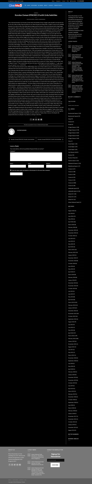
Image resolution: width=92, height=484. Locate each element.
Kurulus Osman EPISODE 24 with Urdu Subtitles (22, 139)
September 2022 (72, 319)
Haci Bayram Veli (72, 152)
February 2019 (71, 394)
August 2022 (71, 321)
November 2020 (72, 358)
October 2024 (71, 263)
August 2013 (71, 430)
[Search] (25, 5)
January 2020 (71, 374)
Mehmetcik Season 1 (73, 163)
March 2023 (71, 302)
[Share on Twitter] (33, 119)
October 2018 (71, 399)
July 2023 (70, 291)
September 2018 (72, 402)
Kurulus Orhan (71, 157)
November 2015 (72, 419)
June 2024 (70, 266)
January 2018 (71, 413)
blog (69, 119)
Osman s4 (70, 177)
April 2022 (70, 333)
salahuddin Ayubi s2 (73, 191)
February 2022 (71, 338)
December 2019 (72, 377)
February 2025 (71, 252)
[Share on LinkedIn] (41, 119)
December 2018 (72, 396)
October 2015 (71, 422)
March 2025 (71, 249)
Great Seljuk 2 (71, 146)
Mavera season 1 (72, 160)
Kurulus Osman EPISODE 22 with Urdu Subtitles (50, 139)
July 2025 (70, 238)
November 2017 (72, 416)
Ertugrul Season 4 (72, 135)
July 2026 (70, 213)
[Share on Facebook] (31, 119)
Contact (63, 1)
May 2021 (70, 352)
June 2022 (70, 327)
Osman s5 (70, 180)
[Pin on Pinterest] (39, 119)
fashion (72, 105)
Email (29, 163)
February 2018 (71, 410)
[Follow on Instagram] (78, 1)
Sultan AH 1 (71, 194)
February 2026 (71, 227)
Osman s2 (70, 171)
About (53, 1)
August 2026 (71, 210)
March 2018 (71, 408)
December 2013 (72, 427)
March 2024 (71, 274)
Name (11, 163)
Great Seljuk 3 (71, 149)
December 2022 (72, 310)
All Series (40, 5)
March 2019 (71, 391)
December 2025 (72, 230)
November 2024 (72, 260)
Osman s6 (70, 182)
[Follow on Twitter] (80, 1)
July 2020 (70, 363)
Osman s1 (36, 12)
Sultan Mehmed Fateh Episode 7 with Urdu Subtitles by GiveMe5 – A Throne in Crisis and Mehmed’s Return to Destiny (77, 89)
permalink (46, 124)
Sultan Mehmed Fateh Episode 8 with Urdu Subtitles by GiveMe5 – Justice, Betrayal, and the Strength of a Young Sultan (77, 79)
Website (48, 163)
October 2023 (71, 288)
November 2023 (72, 285)
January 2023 (71, 308)
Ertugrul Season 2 (72, 130)
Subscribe (55, 465)
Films (69, 141)
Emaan (70, 124)
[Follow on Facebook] (77, 1)
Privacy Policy (58, 5)
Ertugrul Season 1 (72, 127)
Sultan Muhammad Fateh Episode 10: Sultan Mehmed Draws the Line (77, 57)
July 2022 (70, 324)
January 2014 (71, 424)
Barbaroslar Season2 (73, 116)
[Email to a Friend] (36, 119)
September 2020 (72, 360)
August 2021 (71, 346)
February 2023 (71, 305)
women (77, 105)
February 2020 (71, 371)
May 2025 (70, 244)
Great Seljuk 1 (71, 144)
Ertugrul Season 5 (72, 138)
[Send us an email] (81, 1)
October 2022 (71, 316)
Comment (12, 151)
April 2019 (70, 388)
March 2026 (71, 224)
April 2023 (70, 299)
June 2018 (70, 405)
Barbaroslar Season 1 (73, 113)
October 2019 (71, 383)
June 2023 (70, 294)
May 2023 (70, 296)
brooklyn (69, 105)
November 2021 (72, 344)
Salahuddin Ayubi (72, 188)
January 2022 (71, 341)
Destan (70, 121)
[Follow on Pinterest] (20, 465)
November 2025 (72, 233)
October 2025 (71, 235)
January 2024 (71, 280)
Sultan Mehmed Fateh (73, 202)
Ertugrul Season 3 (72, 132)
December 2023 (72, 283)
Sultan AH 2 (71, 196)
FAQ (68, 1)
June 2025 (70, 241)
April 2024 (70, 271)
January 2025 (71, 255)
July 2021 (70, 349)
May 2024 (70, 269)
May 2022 (70, 330)
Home (28, 5)
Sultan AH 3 (71, 199)
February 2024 (71, 277)
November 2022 (72, 313)
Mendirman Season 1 (73, 166)
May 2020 (70, 366)
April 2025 (70, 246)
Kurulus (70, 155)
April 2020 (70, 369)
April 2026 (70, 221)
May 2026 (70, 219)
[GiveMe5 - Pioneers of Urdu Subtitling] (15, 5)
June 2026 (70, 216)
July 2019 (70, 385)
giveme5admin (42, 19)
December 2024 (72, 258)
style (75, 105)
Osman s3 (70, 174)
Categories (58, 1)
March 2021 (71, 355)
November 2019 (72, 380)
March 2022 (71, 335)
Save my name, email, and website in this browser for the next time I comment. (31, 170)
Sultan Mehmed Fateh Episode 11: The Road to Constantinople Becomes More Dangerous (77, 48)
